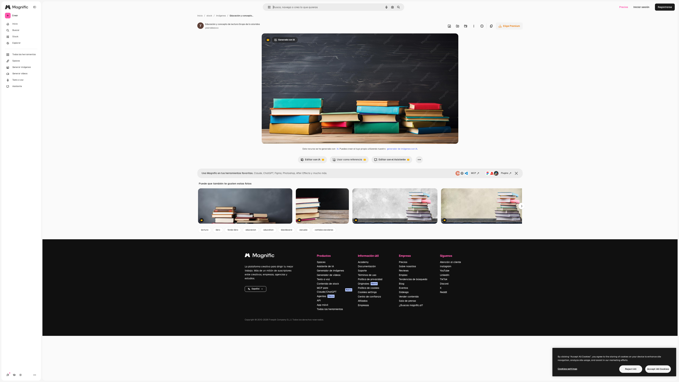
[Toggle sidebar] (34, 7)
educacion (251, 229)
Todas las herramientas (330, 309)
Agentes (325, 296)
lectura (204, 229)
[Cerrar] (516, 173)
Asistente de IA (325, 266)
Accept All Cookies (658, 369)
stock (209, 15)
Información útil (368, 255)
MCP (473, 173)
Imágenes (221, 15)
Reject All (630, 369)
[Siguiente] (521, 206)
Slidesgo (404, 292)
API (319, 300)
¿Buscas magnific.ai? (411, 305)
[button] (255, 289)
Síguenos (446, 255)
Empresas (363, 305)
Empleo (403, 275)
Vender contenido (409, 296)
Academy (363, 262)
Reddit (443, 292)
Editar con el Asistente (390, 160)
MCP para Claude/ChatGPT (334, 289)
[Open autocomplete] (268, 7)
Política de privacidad (370, 279)
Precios (623, 7)
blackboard (286, 229)
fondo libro (233, 229)
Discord (444, 283)
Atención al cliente (450, 262)
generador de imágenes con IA (402, 148)
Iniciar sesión (641, 7)
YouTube (444, 270)
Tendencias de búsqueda (413, 279)
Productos (324, 255)
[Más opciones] (473, 26)
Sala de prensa (407, 300)
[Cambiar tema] (20, 375)
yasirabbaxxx (212, 28)
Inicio (200, 15)
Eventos (403, 288)
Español (255, 288)
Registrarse (665, 7)
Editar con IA (310, 160)
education (268, 229)
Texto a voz (323, 279)
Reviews (403, 270)
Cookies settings (367, 292)
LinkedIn (444, 275)
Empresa (405, 255)
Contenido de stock (328, 283)
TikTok (443, 279)
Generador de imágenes (330, 270)
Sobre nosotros (407, 266)
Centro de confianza (369, 296)
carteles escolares (324, 229)
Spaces (321, 262)
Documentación (367, 266)
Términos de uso (367, 275)
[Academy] (14, 375)
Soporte (362, 270)
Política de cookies (368, 288)
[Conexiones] (8, 375)
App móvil (322, 304)
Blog (401, 283)
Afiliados (362, 300)
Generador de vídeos (328, 275)
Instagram (445, 266)
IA (338, 148)
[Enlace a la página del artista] (200, 26)
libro (218, 229)
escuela (303, 229)
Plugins (504, 173)
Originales (367, 283)
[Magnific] (259, 256)
